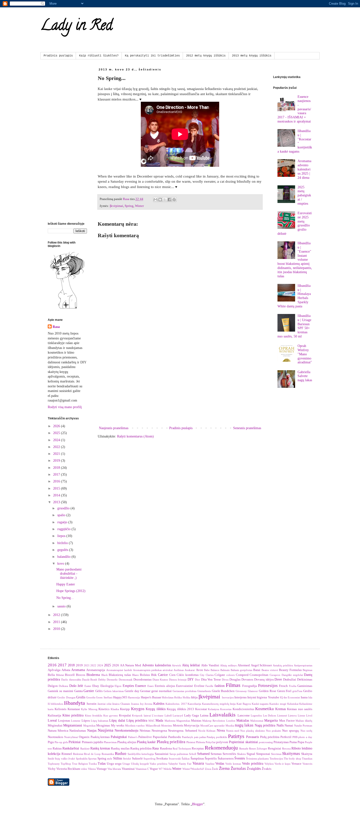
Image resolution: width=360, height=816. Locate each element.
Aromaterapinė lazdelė (119, 670)
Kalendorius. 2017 (176, 703)
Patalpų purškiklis (217, 737)
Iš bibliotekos (55, 703)
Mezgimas (103, 725)
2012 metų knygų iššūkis (206, 55)
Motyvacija (191, 725)
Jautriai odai (104, 703)
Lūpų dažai (117, 720)
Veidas (219, 763)
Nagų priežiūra (265, 725)
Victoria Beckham (68, 769)
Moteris (178, 725)
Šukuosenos (226, 758)
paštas (202, 737)
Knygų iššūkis (155, 709)
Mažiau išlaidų (304, 720)
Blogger (197, 804)
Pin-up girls (61, 742)
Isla (310, 697)
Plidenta (200, 742)
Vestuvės (307, 763)
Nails (280, 725)
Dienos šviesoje (178, 679)
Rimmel (66, 754)
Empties (128, 686)
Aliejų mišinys (228, 665)
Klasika (115, 709)
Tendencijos (276, 758)
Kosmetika (264, 708)
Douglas (234, 679)
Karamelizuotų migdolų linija (219, 703)
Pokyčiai (211, 742)
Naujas (91, 730)
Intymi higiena (257, 697)
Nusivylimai (71, 737)
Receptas (198, 748)
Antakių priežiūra (283, 665)
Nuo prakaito (273, 730)
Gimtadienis (204, 691)
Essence (140, 686)
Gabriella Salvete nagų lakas (305, 376)
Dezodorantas (142, 679)
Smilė (51, 758)
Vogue (154, 769)
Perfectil (285, 737)
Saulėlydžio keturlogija (141, 753)
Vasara (198, 763)
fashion (220, 686)
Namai (289, 725)
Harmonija (134, 697)
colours (230, 674)
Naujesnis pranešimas (113, 428)
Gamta (78, 691)
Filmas (233, 685)
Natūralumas (77, 730)
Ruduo (120, 753)
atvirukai (168, 670)
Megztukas (89, 725)
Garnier (89, 691)
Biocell (70, 675)
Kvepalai (125, 715)
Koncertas (225, 709)
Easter (87, 685)
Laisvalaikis (222, 715)
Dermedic (112, 679)
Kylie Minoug (89, 709)
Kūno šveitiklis (93, 715)
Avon (199, 670)
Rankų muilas (120, 748)
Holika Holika (182, 697)
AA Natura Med (130, 665)
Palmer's (132, 737)
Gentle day (132, 691)
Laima (204, 715)
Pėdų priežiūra (269, 737)
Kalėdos (158, 703)
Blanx (135, 674)
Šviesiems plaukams (257, 758)
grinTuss (297, 691)
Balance (215, 670)
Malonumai (256, 720)
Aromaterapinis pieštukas (147, 670)
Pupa (301, 742)
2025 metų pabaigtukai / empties (304, 195)
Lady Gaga (191, 715)
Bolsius (145, 675)
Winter (139, 206)
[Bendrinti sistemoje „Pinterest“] (174, 199)
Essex (150, 685)
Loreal (52, 720)
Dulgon (53, 686)
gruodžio (64, 508)
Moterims (166, 725)
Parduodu (174, 737)
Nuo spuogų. (290, 730)
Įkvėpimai (116, 206)
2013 (57, 502)
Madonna (170, 720)
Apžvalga (54, 670)
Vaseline (210, 763)
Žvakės (266, 769)
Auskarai (190, 670)
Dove (278, 679)
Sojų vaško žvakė (65, 758)
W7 (161, 768)
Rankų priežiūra (141, 748)
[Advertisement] (180, 384)
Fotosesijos (268, 685)
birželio (63, 543)
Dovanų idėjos (264, 679)
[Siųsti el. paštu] (155, 199)
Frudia (292, 685)
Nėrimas (145, 730)
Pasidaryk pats (190, 737)
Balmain (225, 670)
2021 (57, 454)
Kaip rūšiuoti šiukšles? (99, 55)
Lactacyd (178, 715)
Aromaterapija (95, 670)
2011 (57, 622)
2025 (57, 433)
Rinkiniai (78, 753)
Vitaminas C (142, 768)
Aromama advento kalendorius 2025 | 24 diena (304, 169)
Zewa (208, 768)
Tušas (102, 763)
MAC (151, 720)
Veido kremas (233, 763)
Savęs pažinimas (178, 753)
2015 (57, 488)
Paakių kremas (100, 737)
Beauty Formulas (290, 670)
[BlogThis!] (160, 199)
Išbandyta (74, 703)
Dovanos (247, 679)
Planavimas (110, 742)
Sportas (92, 758)
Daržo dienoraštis (71, 679)
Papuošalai (160, 737)
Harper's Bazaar (151, 697)
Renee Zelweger (258, 748)
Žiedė (215, 768)
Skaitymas (291, 753)
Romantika (108, 753)
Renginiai (274, 748)
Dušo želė (76, 686)
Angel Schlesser (261, 665)
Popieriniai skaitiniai (243, 742)
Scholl (192, 753)
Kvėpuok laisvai (141, 715)
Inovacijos (228, 697)
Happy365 (120, 697)
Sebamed (203, 754)
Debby (102, 679)
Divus (225, 679)
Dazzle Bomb (89, 679)
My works (117, 725)
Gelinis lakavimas (114, 691)
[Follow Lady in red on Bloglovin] (67, 308)
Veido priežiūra (252, 763)
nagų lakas (244, 725)
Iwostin (91, 703)
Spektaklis (81, 758)
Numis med (232, 730)
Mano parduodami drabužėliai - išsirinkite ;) (69, 574)
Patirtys (236, 736)
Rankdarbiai (70, 748)
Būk (154, 675)
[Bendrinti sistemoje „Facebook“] (169, 199)
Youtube (273, 697)
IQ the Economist (290, 697)
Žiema (224, 768)
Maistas (196, 720)
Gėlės (99, 691)
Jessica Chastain (121, 703)
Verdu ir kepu (283, 763)
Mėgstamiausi (72, 725)
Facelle (209, 685)
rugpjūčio (64, 529)
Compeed (242, 675)
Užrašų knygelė (140, 763)
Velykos (269, 763)
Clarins (210, 674)
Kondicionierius (243, 709)
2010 (57, 629)
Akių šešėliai (191, 665)
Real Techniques (182, 748)
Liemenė (282, 715)
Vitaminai (128, 769)
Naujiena (105, 730)
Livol (309, 715)
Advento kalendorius (156, 665)
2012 (57, 615)
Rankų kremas (100, 748)
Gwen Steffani (104, 697)
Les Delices (269, 715)
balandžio (64, 557)
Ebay (95, 686)
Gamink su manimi (60, 691)
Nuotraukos (55, 737)
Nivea (221, 730)
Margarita (271, 720)
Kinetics (103, 709)
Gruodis (90, 697)
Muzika (230, 725)
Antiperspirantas (303, 665)
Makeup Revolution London (218, 720)
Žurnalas (238, 768)
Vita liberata (114, 768)
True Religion (80, 763)
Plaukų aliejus (126, 742)
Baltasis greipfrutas (241, 670)
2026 (57, 426)
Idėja (194, 697)
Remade (243, 748)
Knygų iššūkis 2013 (180, 709)
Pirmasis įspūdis (92, 742)
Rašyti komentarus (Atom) (135, 436)
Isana (304, 697)
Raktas (57, 748)
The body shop (292, 758)
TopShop (66, 763)
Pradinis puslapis (58, 55)
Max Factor (287, 720)
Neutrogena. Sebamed (182, 730)
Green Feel (284, 691)
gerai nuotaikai (161, 691)
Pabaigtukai (119, 737)
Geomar (145, 691)
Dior (197, 679)
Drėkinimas (304, 679)
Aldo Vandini (210, 665)
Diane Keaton (160, 679)
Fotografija (249, 686)
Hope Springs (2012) (70, 591)
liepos (61, 536)
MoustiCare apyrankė (212, 725)
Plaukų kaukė (146, 742)
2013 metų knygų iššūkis (251, 55)
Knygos (137, 708)
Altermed (244, 665)
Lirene (301, 715)
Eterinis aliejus (165, 686)
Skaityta (306, 754)
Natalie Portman (303, 725)
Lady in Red (76, 26)
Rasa (56, 327)
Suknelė (137, 758)
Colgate (220, 675)
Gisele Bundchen (223, 691)
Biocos (80, 675)
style (109, 758)
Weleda (167, 768)
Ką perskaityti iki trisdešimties (152, 55)
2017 (57, 474)
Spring (129, 206)
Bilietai (60, 674)
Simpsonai (263, 754)
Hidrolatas (167, 697)
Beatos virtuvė (270, 670)
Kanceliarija (194, 703)
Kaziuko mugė (277, 703)
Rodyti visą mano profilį (65, 407)
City (202, 674)
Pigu (51, 742)
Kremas (280, 709)
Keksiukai (293, 703)
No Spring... (65, 598)
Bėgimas (307, 670)
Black (104, 674)
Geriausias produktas (184, 691)
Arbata (65, 670)
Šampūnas (197, 758)
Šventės (239, 758)
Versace (296, 763)
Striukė (127, 758)
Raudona (166, 748)
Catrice (163, 675)
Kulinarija (54, 715)
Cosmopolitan (259, 675)
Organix (84, 737)
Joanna (135, 703)
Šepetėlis (211, 758)
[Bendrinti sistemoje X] (164, 199)
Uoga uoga (114, 763)
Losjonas (64, 720)
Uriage (126, 763)
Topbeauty (54, 763)
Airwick (176, 665)
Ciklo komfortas (188, 675)
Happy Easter (65, 584)
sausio (62, 606)
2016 (57, 481)
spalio (61, 515)
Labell (168, 715)
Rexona (286, 748)
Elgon (118, 685)
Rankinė (85, 748)
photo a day (305, 737)
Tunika (93, 763)
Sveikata (162, 758)
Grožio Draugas (66, 697)
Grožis (80, 697)
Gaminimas (304, 686)
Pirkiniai (75, 742)
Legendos (256, 715)
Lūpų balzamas (99, 720)
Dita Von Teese (211, 679)
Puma (293, 742)
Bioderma (93, 675)
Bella (51, 675)
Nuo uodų (306, 730)
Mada (159, 720)
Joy (142, 703)
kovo (61, 563)
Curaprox (275, 674)
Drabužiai (289, 679)
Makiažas (242, 720)
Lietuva (292, 715)
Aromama (78, 670)
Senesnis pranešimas (247, 428)
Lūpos (86, 720)
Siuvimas (276, 753)
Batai (256, 670)
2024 (57, 440)
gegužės (63, 550)
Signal (251, 754)
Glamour (253, 691)
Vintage (101, 769)
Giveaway (241, 691)
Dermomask (125, 679)
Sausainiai (161, 754)
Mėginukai (55, 725)
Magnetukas (183, 720)
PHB (295, 737)
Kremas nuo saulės (299, 709)
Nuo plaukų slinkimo (252, 730)
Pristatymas (281, 742)
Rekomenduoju (221, 748)
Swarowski (175, 758)
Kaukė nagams (260, 703)
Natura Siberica (58, 730)
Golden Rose (267, 691)
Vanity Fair (185, 763)
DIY (191, 679)
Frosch (283, 686)
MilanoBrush (153, 725)
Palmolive (145, 737)
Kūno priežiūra (73, 715)
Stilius (117, 758)
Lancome (244, 715)
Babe (207, 670)
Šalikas (186, 758)
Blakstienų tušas (120, 675)
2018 (57, 467)
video (84, 768)
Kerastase (74, 709)
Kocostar (201, 709)
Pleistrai (190, 742)
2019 (57, 460)
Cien (172, 675)
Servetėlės (229, 754)
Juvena (148, 703)
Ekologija (107, 686)
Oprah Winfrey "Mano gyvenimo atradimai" (305, 354)
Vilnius (92, 768)
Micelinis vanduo (135, 725)
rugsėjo (62, 522)
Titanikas (307, 758)
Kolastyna (213, 709)
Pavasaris (252, 737)
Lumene (75, 720)
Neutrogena (159, 730)
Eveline (199, 686)
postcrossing (266, 742)
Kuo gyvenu (110, 715)
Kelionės (60, 709)
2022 (57, 447)
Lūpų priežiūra (136, 720)
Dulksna (63, 685)
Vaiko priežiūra (158, 763)
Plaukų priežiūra (171, 741)
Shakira (241, 753)
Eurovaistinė (184, 686)
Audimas (179, 670)
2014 (57, 495)
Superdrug (150, 758)
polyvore (222, 742)
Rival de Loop (92, 753)
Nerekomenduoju (126, 730)
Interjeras (240, 697)
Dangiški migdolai (292, 674)
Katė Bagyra (244, 703)
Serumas (216, 754)
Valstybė (173, 763)
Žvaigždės (254, 769)
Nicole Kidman (207, 730)
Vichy (52, 769)
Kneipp (125, 709)
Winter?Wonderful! (193, 768)
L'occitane (157, 715)
